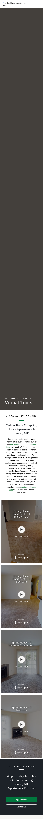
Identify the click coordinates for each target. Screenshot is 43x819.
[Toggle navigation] (36, 4)
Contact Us (21, 807)
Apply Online (21, 799)
